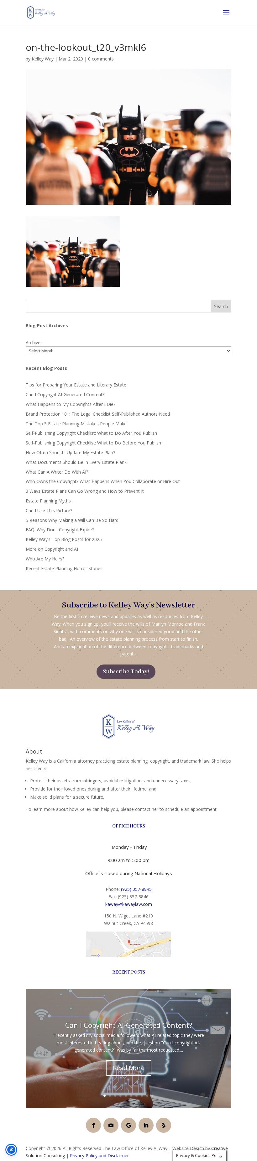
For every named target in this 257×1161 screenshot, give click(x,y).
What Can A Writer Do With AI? (57, 472)
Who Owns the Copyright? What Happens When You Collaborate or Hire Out (103, 481)
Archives (34, 342)
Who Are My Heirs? (45, 559)
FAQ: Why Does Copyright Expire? (60, 530)
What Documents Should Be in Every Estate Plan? (76, 462)
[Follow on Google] (128, 1125)
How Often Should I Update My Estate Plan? (70, 452)
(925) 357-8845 (136, 889)
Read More (128, 1068)
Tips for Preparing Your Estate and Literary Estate (76, 385)
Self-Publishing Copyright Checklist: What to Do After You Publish (91, 433)
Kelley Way (43, 59)
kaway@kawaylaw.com (128, 904)
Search (221, 306)
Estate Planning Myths (48, 501)
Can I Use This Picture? (49, 510)
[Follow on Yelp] (163, 1125)
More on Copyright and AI (52, 549)
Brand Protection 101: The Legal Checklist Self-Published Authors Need (98, 414)
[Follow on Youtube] (110, 1125)
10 (152, 1096)
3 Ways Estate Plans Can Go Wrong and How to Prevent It (85, 491)
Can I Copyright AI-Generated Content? (65, 394)
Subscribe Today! (126, 671)
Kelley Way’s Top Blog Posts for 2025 (64, 539)
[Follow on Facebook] (93, 1125)
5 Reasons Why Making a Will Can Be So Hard (72, 520)
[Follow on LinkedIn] (146, 1125)
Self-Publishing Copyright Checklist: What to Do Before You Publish (93, 443)
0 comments (101, 59)
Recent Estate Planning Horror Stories (64, 568)
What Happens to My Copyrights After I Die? (70, 404)
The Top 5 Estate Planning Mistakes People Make (76, 424)
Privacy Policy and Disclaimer (99, 1155)
